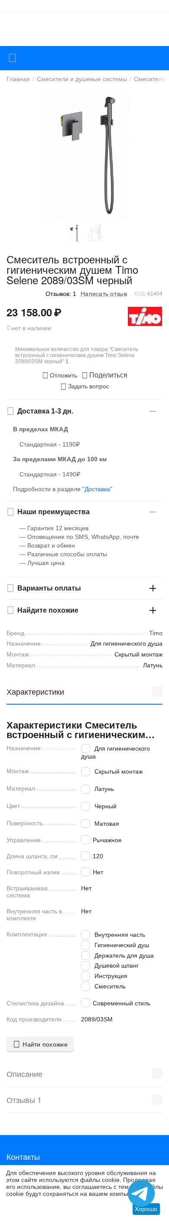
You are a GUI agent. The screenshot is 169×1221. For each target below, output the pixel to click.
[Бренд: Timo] (145, 315)
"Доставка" (97, 489)
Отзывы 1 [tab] (24, 1099)
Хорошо (146, 1208)
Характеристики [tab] (35, 691)
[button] (104, 375)
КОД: (140, 294)
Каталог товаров (12, 58)
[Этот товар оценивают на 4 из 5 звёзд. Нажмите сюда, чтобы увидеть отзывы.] (23, 293)
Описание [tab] (24, 1073)
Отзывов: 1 (61, 293)
